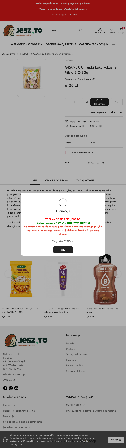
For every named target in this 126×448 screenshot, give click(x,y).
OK (63, 250)
